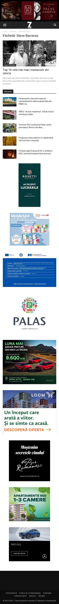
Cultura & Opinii (20, 596)
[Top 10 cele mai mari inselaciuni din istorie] (29, 53)
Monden (42, 596)
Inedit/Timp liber (9, 65)
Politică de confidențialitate (30, 593)
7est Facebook (11, 593)
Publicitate (47, 593)
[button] (4, 25)
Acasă (5, 31)
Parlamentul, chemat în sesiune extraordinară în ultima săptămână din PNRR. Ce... (35, 101)
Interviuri (32, 596)
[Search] (55, 25)
